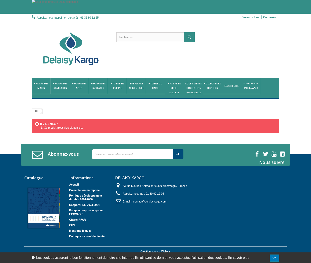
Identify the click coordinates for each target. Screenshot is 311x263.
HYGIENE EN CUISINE (117, 86)
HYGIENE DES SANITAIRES (60, 86)
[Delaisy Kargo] (71, 48)
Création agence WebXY (155, 251)
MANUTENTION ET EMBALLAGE (251, 85)
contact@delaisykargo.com (150, 201)
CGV (72, 225)
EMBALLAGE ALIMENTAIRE (136, 86)
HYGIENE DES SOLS (79, 86)
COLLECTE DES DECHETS (212, 86)
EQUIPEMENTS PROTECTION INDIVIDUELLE (193, 88)
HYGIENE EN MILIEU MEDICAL (174, 88)
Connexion (270, 17)
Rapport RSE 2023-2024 (84, 205)
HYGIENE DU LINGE (155, 86)
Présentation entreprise (84, 190)
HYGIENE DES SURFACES (98, 86)
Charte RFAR (77, 219)
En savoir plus (238, 257)
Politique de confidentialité (87, 236)
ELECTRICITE (231, 85)
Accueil (74, 184)
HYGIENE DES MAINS (41, 86)
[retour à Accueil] (36, 111)
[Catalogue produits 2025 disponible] (155, 7)
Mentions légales (80, 230)
